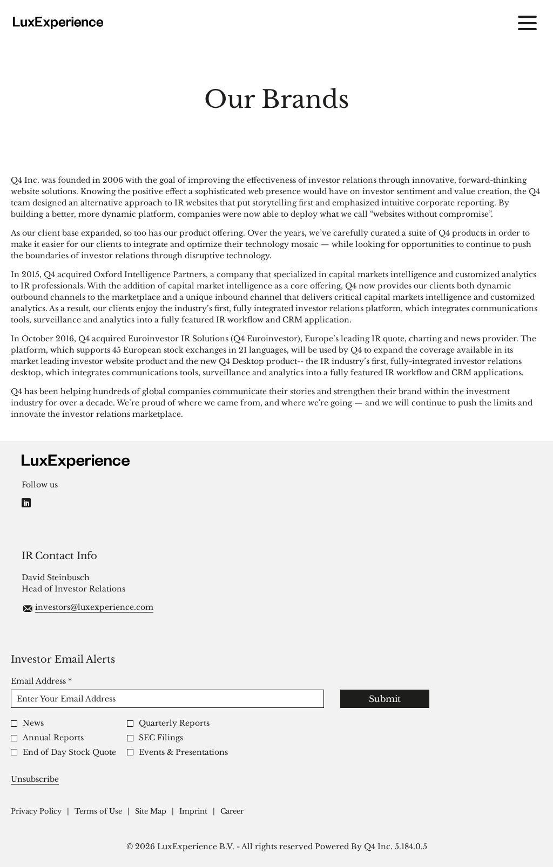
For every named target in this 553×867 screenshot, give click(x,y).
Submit (385, 698)
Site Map (150, 811)
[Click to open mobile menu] (527, 23)
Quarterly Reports (174, 723)
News (33, 723)
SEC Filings (161, 737)
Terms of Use (98, 811)
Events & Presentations (183, 752)
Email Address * (59, 681)
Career (232, 811)
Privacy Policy (36, 811)
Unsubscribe (35, 779)
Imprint (193, 811)
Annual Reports (53, 737)
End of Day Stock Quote (69, 752)
